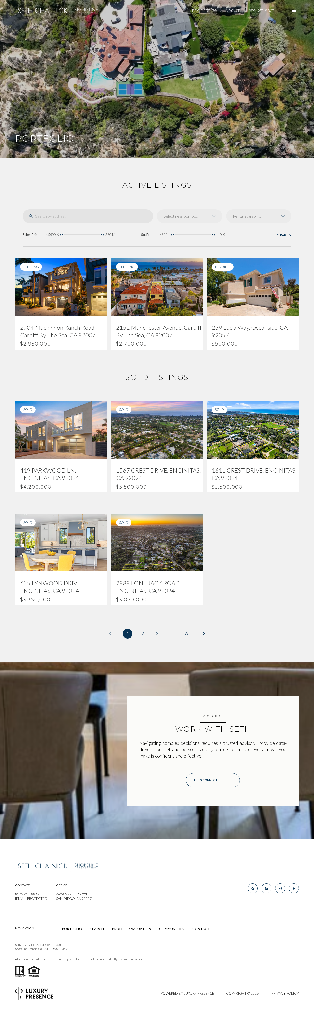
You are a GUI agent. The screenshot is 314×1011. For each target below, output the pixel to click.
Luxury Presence (199, 993)
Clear (281, 235)
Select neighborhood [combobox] (181, 216)
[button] (213, 780)
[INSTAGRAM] (280, 888)
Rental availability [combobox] (247, 216)
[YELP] (253, 888)
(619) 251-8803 (261, 10)
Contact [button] (201, 929)
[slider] (62, 234)
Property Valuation (131, 929)
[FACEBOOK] (294, 888)
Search (97, 929)
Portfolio (72, 929)
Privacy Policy (285, 993)
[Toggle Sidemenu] (294, 11)
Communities (171, 929)
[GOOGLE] (266, 888)
